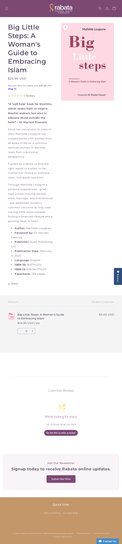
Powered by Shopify (64, 533)
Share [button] (14, 283)
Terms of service (101, 533)
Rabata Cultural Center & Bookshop (37, 533)
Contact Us (109, 541)
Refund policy (84, 533)
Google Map (71, 513)
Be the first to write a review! (61, 432)
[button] (6, 8)
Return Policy (52, 513)
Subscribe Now (61, 478)
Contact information (62, 537)
